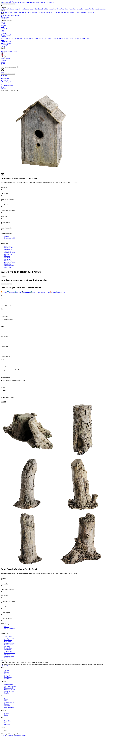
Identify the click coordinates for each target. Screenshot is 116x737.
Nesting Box (8, 257)
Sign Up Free (4, 665)
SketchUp (6, 35)
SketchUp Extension (10, 686)
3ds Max (3, 26)
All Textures (4, 9)
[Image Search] (2, 69)
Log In (3, 46)
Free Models (8, 677)
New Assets (4, 19)
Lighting (68, 12)
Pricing (3, 40)
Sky (19, 15)
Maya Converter (9, 691)
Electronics (41, 12)
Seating (85, 12)
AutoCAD (11, 38)
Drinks (35, 12)
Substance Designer (69, 38)
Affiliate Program (6, 43)
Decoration (25, 12)
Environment (11, 15)
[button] (58, 6)
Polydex (88, 38)
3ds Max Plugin (8, 688)
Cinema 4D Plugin (9, 689)
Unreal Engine (52, 38)
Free (43, 9)
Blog (5, 700)
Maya (3, 32)
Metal (55, 9)
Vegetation (91, 12)
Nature (59, 9)
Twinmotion (60, 38)
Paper (63, 9)
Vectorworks (18, 38)
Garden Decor (8, 254)
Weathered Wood (9, 248)
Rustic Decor (8, 249)
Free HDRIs (7, 678)
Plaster (67, 9)
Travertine (95, 9)
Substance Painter (80, 38)
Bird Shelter (7, 264)
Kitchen (63, 12)
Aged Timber (8, 246)
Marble (51, 9)
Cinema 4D (4, 29)
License (23, 735)
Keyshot (36, 38)
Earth (36, 9)
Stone (74, 9)
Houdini (3, 35)
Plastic (71, 9)
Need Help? (4, 45)
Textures (3, 60)
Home (3, 87)
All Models (4, 12)
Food (51, 12)
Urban (100, 9)
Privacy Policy (16, 735)
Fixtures (46, 12)
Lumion (31, 38)
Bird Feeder (7, 259)
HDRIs (3, 63)
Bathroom (11, 12)
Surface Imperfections (82, 9)
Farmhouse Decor (9, 252)
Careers (6, 704)
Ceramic (26, 9)
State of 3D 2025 (9, 707)
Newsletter (7, 705)
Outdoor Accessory (9, 262)
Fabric (40, 9)
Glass (47, 9)
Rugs (81, 12)
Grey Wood (7, 251)
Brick (22, 9)
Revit (6, 38)
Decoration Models (9, 238)
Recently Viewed (6, 41)
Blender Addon (8, 684)
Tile (90, 9)
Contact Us (7, 724)
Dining (31, 12)
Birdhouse (7, 256)
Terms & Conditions (6, 735)
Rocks (78, 12)
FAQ (5, 722)
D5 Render (25, 38)
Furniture (58, 12)
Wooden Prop (8, 261)
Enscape (41, 38)
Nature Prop (7, 267)
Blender (3, 22)
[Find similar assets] (2, 174)
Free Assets (5, 17)
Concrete (32, 9)
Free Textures (8, 675)
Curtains (19, 12)
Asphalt (18, 9)
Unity (46, 38)
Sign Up (6, 713)
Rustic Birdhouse (9, 265)
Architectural (12, 9)
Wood (103, 9)
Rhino (3, 38)
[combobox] (58, 67)
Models (3, 62)
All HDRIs (4, 15)
